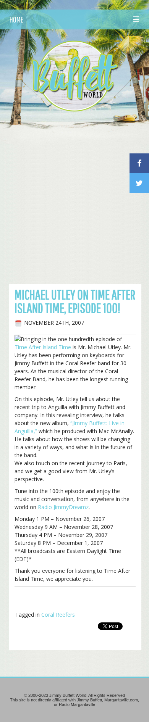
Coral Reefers (58, 614)
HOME (16, 19)
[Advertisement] (74, 194)
